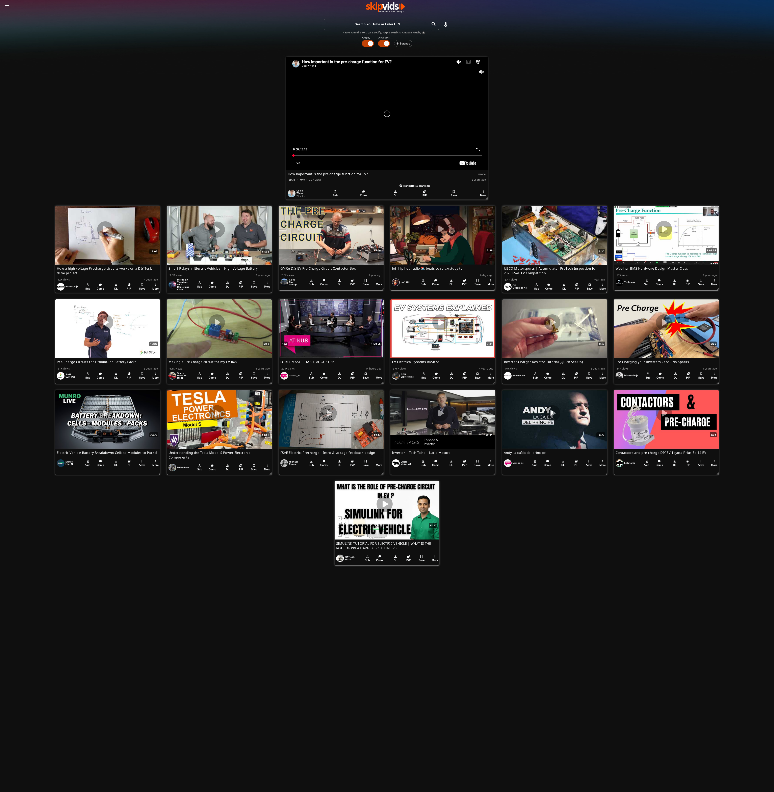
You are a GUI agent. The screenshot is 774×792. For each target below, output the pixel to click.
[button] (445, 24)
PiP (424, 195)
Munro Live (69, 463)
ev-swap (70, 286)
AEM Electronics (407, 375)
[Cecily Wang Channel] (291, 193)
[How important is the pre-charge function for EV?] (387, 113)
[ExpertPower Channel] (508, 376)
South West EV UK (181, 375)
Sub (335, 195)
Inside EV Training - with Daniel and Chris (183, 284)
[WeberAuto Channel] (172, 467)
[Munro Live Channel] (60, 463)
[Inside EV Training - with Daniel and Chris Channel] (172, 285)
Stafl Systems (70, 375)
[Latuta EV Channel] (619, 463)
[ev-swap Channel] (60, 287)
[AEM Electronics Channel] (396, 376)
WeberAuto (183, 467)
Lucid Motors (405, 463)
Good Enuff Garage (293, 282)
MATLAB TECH (350, 558)
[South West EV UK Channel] (172, 376)
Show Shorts (383, 37)
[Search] (433, 24)
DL (395, 195)
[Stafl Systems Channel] (60, 376)
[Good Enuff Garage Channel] (284, 282)
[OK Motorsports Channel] (508, 287)
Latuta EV (629, 463)
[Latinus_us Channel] (284, 376)
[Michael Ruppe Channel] (284, 463)
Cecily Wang (300, 191)
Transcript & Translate (416, 185)
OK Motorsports (520, 286)
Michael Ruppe (293, 463)
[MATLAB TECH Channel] (340, 558)
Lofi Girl (405, 282)
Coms (363, 195)
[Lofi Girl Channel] (396, 282)
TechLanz (629, 282)
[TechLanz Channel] (619, 282)
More (483, 195)
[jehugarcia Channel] (619, 376)
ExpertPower (519, 376)
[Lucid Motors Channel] (396, 463)
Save (454, 195)
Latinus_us (294, 376)
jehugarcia (629, 375)
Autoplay (366, 37)
